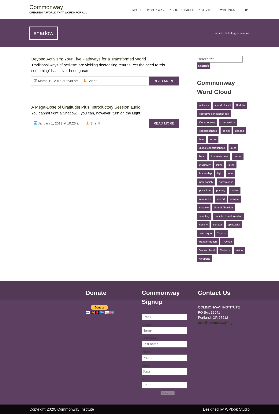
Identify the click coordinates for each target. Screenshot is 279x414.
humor (238, 156)
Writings (227, 10)
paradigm (205, 190)
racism (235, 190)
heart (202, 156)
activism (204, 105)
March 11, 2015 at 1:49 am (58, 81)
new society (206, 181)
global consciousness (212, 147)
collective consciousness (214, 113)
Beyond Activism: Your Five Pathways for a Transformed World (88, 59)
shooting (204, 216)
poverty (220, 190)
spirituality (234, 224)
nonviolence (226, 181)
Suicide (221, 233)
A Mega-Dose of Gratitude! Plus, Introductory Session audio (85, 107)
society (203, 224)
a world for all (222, 105)
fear (201, 139)
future (213, 139)
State (146, 365)
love (230, 173)
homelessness (219, 156)
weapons (204, 258)
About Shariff (181, 10)
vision (239, 250)
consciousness (208, 130)
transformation (208, 241)
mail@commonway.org (215, 323)
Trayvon (227, 241)
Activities (206, 10)
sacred (221, 198)
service (234, 198)
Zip (144, 379)
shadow (204, 207)
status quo (205, 233)
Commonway (46, 7)
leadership (205, 173)
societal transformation (228, 216)
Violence (225, 250)
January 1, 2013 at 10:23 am (59, 123)
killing (231, 164)
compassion (228, 122)
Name (146, 324)
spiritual (217, 224)
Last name (150, 338)
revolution (205, 198)
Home (217, 32)
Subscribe (167, 393)
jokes (219, 164)
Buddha (240, 105)
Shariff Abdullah (223, 207)
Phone (147, 352)
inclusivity (205, 164)
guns (233, 147)
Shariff (92, 81)
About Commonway (148, 10)
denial (226, 130)
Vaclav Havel (207, 250)
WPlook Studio (237, 409)
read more (164, 81)
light (219, 173)
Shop (244, 10)
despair (239, 130)
